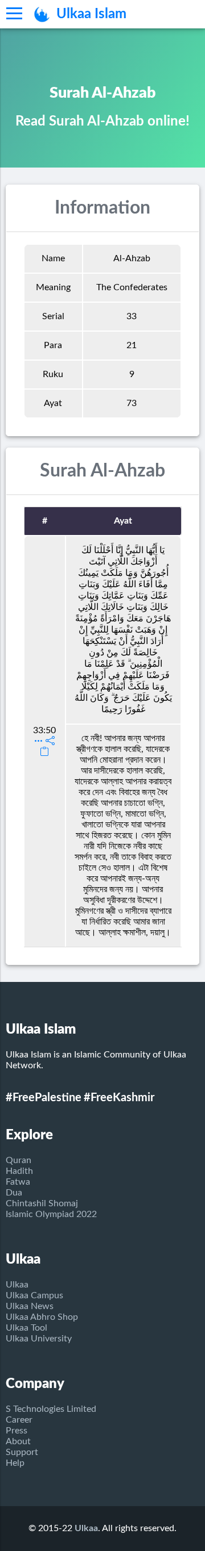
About (18, 1441)
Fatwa (18, 1181)
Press (16, 1430)
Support (22, 1452)
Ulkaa (17, 1284)
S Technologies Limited (51, 1409)
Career (19, 1419)
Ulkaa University (39, 1338)
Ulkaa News (30, 1306)
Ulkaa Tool (26, 1327)
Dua (14, 1192)
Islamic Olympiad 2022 (51, 1214)
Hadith (19, 1171)
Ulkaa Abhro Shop (42, 1317)
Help (15, 1463)
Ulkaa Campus (34, 1295)
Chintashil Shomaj (42, 1203)
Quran (18, 1160)
